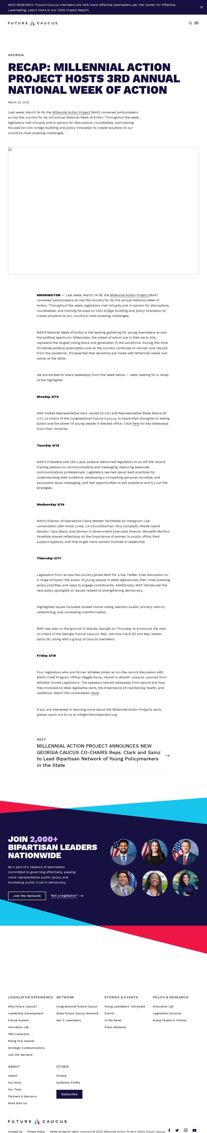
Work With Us (17, 1103)
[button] (190, 23)
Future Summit (18, 1020)
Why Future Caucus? (22, 1006)
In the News (113, 1020)
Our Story (15, 1082)
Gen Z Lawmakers (68, 1020)
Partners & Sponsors (22, 1096)
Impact (13, 1075)
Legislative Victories (167, 1013)
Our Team (14, 1089)
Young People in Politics (170, 1020)
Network (65, 997)
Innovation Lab (18, 1027)
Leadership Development (25, 1013)
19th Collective (18, 1034)
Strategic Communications (26, 1047)
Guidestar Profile (68, 1082)
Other (62, 1066)
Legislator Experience (30, 997)
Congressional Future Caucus (77, 1006)
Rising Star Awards (21, 1041)
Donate (61, 1075)
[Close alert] (201, 7)
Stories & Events (121, 997)
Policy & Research (170, 997)
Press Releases (115, 1027)
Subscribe (69, 1094)
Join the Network (20, 1054)
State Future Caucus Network (77, 1013)
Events (109, 1013)
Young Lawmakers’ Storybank (125, 1006)
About (14, 1066)
